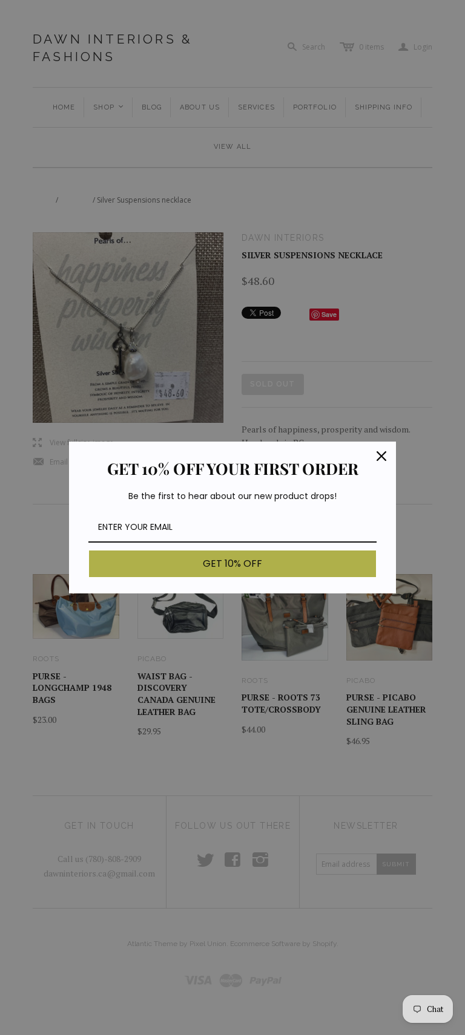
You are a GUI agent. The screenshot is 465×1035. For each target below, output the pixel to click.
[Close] (381, 456)
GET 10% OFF (232, 563)
